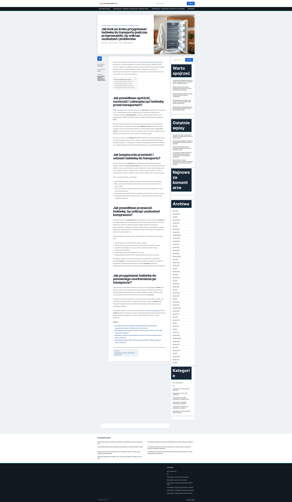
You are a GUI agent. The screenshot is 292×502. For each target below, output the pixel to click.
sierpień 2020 (176, 344)
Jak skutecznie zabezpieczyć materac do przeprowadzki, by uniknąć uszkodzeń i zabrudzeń (183, 142)
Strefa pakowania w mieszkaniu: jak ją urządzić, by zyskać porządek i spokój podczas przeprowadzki (182, 102)
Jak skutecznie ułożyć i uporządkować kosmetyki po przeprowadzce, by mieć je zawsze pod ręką (182, 136)
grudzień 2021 (176, 301)
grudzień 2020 (176, 335)
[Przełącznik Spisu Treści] (134, 79)
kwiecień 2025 (176, 241)
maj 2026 (175, 216)
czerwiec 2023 (176, 277)
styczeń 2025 (176, 247)
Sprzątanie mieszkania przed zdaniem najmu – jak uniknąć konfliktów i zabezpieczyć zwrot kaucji (119, 457)
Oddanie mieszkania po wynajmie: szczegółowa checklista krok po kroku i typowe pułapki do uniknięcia (182, 88)
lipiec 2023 (175, 274)
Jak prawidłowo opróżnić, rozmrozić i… (124, 81)
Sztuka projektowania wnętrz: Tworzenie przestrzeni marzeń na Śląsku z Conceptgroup (182, 95)
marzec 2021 (176, 326)
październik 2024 (177, 256)
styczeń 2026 (176, 229)
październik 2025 (177, 235)
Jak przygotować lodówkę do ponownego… (125, 87)
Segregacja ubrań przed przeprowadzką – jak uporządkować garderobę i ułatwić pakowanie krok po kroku (183, 108)
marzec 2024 (176, 265)
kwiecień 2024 (176, 262)
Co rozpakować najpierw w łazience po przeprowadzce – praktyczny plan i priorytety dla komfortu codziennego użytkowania (169, 447)
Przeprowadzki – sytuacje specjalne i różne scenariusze (179, 493)
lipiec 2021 (175, 317)
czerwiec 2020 (176, 350)
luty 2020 (175, 362)
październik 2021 (177, 307)
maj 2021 (175, 323)
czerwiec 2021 (176, 320)
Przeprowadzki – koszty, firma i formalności (177, 479)
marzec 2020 (176, 359)
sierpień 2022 (176, 286)
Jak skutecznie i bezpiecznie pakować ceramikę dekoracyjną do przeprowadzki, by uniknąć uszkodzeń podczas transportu (170, 452)
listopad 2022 (176, 283)
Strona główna (190, 499)
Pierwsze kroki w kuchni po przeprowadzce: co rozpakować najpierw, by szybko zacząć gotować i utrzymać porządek (118, 452)
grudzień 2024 (176, 250)
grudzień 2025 (176, 232)
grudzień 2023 (176, 271)
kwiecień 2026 (176, 219)
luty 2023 (175, 280)
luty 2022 (175, 298)
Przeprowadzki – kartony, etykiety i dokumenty (177, 477)
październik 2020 (177, 338)
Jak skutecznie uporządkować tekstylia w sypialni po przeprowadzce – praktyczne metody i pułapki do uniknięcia (183, 82)
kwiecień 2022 (176, 292)
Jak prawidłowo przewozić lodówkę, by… (125, 85)
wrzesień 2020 (176, 341)
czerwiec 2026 (176, 213)
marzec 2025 (176, 244)
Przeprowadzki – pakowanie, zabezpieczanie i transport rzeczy (131, 8)
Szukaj (191, 3)
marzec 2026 (176, 223)
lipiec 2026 (175, 210)
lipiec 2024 (175, 259)
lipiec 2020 (175, 347)
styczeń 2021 (176, 332)
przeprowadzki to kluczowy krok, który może (150, 62)
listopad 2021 (176, 304)
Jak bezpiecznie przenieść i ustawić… (124, 83)
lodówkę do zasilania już (153, 310)
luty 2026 (175, 226)
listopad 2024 (176, 253)
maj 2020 (175, 353)
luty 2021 (175, 329)
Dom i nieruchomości (104, 8)
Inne (174, 385)
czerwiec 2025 (176, 238)
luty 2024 (175, 268)
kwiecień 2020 (176, 356)
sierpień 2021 (176, 314)
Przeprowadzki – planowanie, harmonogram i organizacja (180, 487)
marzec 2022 (176, 295)
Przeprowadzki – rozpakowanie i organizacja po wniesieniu (168, 8)
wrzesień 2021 (176, 311)
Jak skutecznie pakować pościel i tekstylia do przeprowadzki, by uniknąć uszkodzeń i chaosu (182, 148)
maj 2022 (175, 289)
